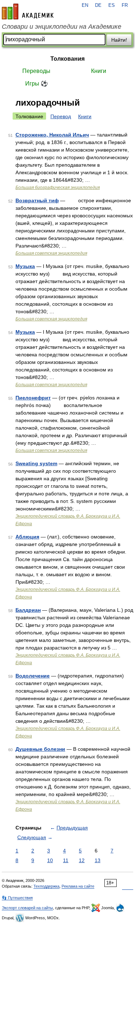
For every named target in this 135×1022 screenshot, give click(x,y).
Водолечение (32, 676)
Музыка (25, 266)
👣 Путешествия (17, 898)
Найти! (119, 40)
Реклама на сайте (78, 886)
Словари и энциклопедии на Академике (61, 26)
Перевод (60, 116)
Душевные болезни (40, 749)
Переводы (36, 71)
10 (50, 860)
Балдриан (28, 610)
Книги (98, 71)
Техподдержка (46, 886)
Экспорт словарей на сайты (27, 908)
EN (85, 5)
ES (111, 5)
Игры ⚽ (36, 83)
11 (65, 860)
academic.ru (28, 11)
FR (125, 5)
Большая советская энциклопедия (51, 253)
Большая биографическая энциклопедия (57, 187)
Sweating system (36, 463)
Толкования (67, 59)
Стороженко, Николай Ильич (52, 135)
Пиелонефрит (33, 398)
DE (98, 5)
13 (97, 860)
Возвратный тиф (37, 200)
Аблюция (27, 537)
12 (82, 860)
